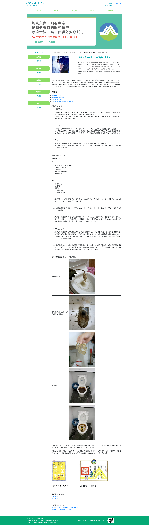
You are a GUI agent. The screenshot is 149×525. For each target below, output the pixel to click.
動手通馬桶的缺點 (57, 99)
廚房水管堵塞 (52, 522)
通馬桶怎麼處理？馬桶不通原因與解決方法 (65, 507)
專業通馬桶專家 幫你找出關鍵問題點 (63, 101)
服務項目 (56, 11)
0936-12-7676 (118, 5)
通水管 (38, 103)
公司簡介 (38, 11)
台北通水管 (30, 522)
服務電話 (92, 11)
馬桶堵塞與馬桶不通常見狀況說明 (62, 509)
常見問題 (110, 11)
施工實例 (74, 11)
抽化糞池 (39, 68)
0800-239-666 (118, 3)
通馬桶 (38, 57)
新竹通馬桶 (55, 498)
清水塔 (38, 80)
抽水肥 (39, 73)
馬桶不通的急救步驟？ (58, 97)
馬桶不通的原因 (56, 95)
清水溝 (38, 92)
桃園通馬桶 (55, 496)
